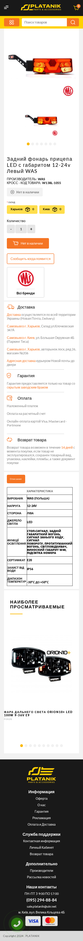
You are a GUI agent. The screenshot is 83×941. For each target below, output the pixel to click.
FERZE (8, 719)
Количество (16, 221)
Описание (16, 479)
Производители (41, 870)
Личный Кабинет (41, 847)
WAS (41, 179)
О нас (41, 805)
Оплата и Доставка (42, 824)
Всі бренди (26, 293)
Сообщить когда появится (30, 259)
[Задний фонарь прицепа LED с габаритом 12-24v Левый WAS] (41, 119)
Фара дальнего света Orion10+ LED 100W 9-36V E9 (38, 713)
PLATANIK (32, 936)
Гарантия (42, 811)
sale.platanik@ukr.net (41, 906)
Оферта (42, 798)
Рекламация (41, 818)
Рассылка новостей (41, 877)
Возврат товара (41, 854)
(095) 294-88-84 (41, 899)
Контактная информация (41, 841)
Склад (11, 202)
